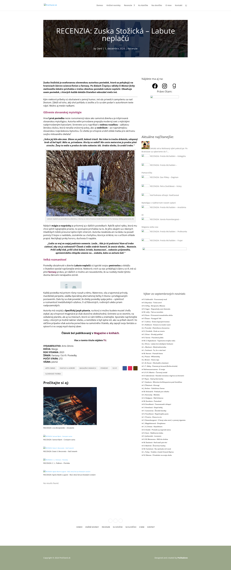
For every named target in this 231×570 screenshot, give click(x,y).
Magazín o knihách (88, 368)
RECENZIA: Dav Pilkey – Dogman (164, 177)
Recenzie (128, 5)
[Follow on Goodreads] (135, 368)
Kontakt (178, 5)
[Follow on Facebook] (125, 368)
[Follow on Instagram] (130, 368)
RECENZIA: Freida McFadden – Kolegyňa (168, 156)
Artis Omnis (50, 368)
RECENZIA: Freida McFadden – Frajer (166, 240)
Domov (100, 5)
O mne (168, 5)
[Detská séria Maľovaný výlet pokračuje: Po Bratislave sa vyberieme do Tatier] (146, 148)
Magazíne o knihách (106, 333)
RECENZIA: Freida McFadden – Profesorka (168, 231)
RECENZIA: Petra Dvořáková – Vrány (166, 186)
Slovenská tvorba (53, 374)
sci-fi (115, 368)
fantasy (52, 271)
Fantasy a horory (67, 368)
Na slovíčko (156, 5)
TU (104, 340)
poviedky (104, 368)
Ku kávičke (143, 5)
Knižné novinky (114, 5)
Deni (99, 48)
